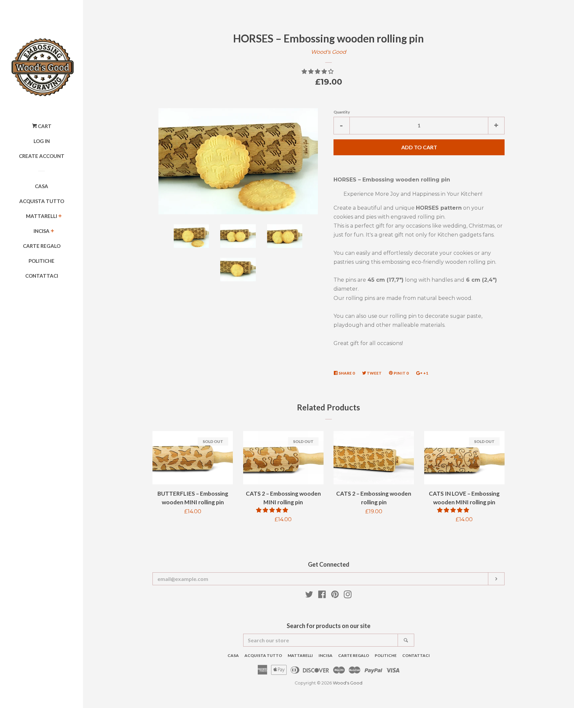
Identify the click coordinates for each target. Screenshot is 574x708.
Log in (42, 141)
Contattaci (41, 276)
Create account (41, 156)
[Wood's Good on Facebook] (322, 596)
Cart (44, 126)
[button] (318, 71)
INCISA (41, 231)
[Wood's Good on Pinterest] (335, 596)
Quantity (342, 111)
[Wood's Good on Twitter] (309, 596)
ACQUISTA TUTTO (41, 201)
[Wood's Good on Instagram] (348, 596)
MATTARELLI (41, 216)
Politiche (41, 261)
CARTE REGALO (41, 246)
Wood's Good (328, 52)
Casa (41, 186)
